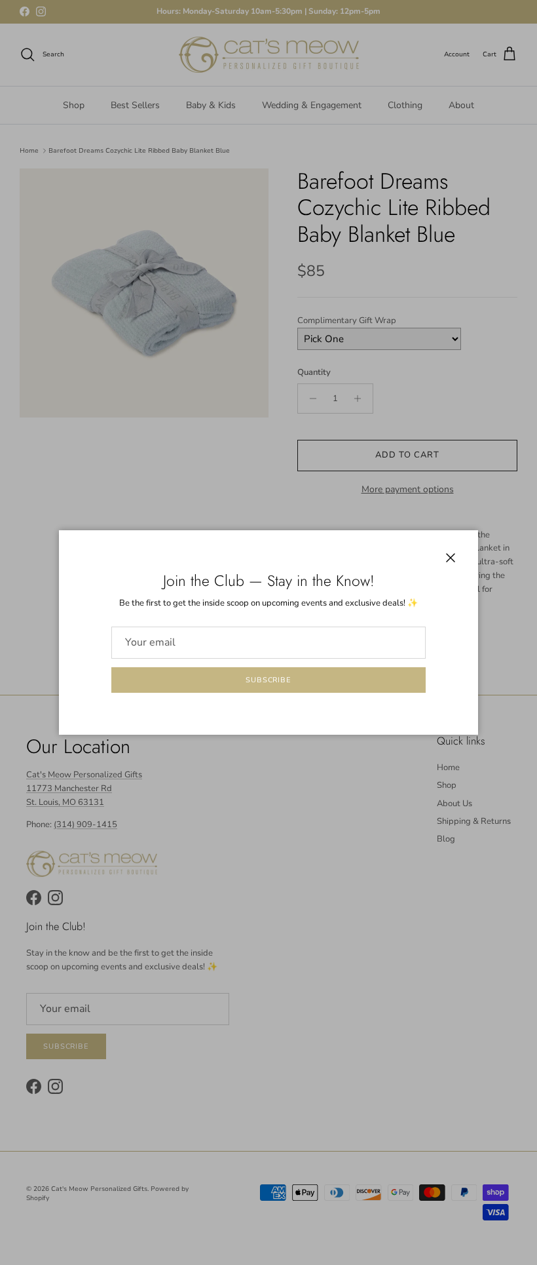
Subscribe (268, 680)
